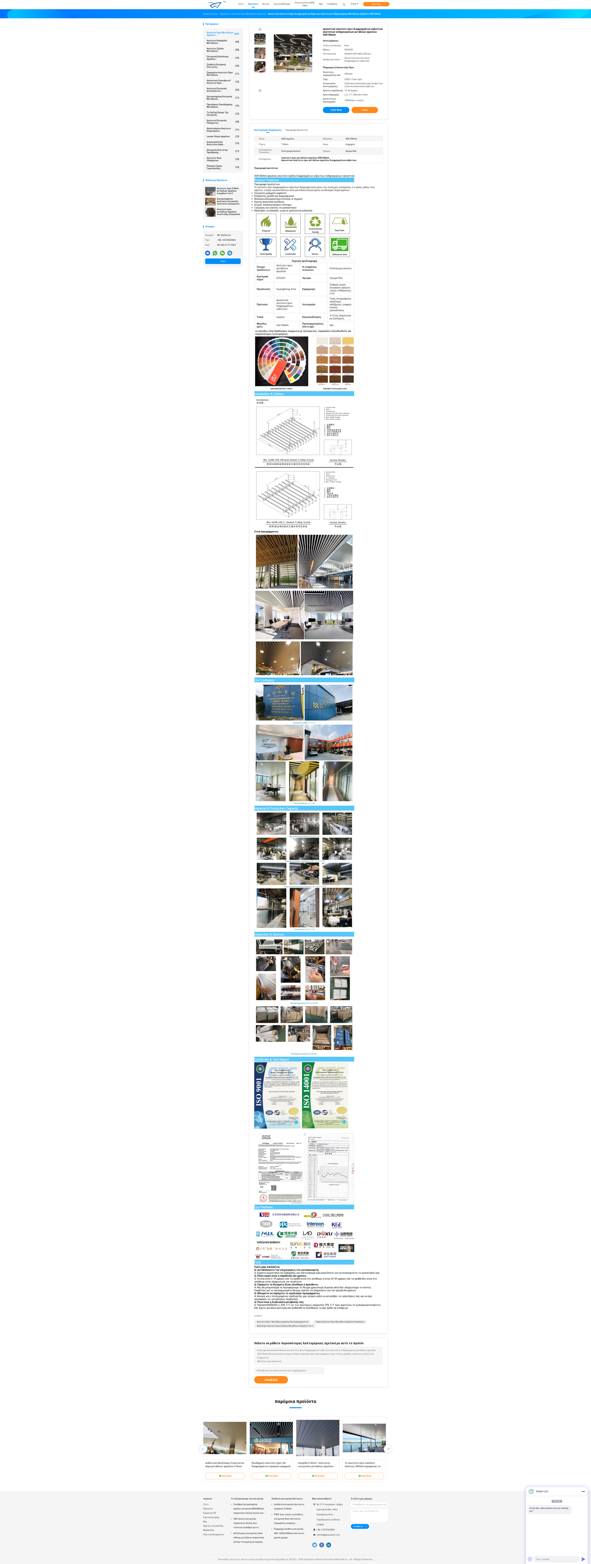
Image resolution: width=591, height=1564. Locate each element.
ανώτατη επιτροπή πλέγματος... (223, 121)
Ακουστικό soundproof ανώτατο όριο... (223, 81)
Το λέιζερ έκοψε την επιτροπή (247, 1498)
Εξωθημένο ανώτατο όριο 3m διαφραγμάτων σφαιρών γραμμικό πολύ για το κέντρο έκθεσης (271, 1466)
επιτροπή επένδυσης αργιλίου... (223, 57)
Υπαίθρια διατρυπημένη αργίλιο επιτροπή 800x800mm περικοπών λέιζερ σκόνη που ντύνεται (248, 1509)
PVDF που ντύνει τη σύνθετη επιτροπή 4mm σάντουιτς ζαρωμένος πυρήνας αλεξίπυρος (288, 1519)
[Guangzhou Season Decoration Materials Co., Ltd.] (215, 4)
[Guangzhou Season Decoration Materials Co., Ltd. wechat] (222, 252)
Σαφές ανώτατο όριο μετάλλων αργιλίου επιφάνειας (340, 1322)
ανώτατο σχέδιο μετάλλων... (223, 49)
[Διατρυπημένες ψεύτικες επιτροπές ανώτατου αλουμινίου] (210, 202)
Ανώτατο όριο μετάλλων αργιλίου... (223, 33)
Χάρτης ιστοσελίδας (213, 1526)
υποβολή (271, 1380)
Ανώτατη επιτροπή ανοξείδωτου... (223, 89)
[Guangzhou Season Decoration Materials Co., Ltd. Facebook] (321, 1545)
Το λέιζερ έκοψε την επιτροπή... (223, 113)
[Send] (583, 1559)
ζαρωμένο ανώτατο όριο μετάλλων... (223, 73)
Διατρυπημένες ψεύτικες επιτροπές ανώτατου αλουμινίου (228, 201)
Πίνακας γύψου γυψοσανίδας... (223, 167)
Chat (223, 261)
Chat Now (376, 4)
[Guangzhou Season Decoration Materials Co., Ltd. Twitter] (314, 1545)
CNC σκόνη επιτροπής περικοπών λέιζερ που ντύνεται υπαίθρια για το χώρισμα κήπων (246, 1524)
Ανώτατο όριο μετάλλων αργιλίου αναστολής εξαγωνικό (228, 211)
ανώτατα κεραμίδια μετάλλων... (223, 41)
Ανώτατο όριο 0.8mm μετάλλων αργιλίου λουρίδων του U (228, 191)
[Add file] (530, 1559)
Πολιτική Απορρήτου (213, 1534)
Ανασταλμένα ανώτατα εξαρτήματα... (223, 129)
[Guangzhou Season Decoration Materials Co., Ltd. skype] (229, 252)
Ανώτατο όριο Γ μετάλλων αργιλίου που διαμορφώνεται (282, 1322)
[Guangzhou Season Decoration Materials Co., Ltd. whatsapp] (215, 252)
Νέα (205, 1521)
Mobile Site (208, 1530)
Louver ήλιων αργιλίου (223, 136)
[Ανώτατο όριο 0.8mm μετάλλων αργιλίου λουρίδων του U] (210, 191)
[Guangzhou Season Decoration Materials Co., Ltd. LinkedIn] (328, 1545)
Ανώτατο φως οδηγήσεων (223, 159)
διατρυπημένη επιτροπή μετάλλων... (223, 97)
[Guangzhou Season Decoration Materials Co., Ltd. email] (207, 252)
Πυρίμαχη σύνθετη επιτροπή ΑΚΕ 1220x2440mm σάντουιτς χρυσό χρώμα (289, 1533)
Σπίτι (206, 1504)
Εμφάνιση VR (209, 1513)
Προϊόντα (208, 1508)
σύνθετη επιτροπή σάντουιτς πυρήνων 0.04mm (289, 1506)
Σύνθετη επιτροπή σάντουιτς (287, 1498)
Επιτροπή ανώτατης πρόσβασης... (223, 151)
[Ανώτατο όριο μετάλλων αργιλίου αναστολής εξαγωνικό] (210, 212)
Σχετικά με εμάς (211, 1517)
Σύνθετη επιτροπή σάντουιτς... (223, 65)
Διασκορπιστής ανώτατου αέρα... (223, 143)
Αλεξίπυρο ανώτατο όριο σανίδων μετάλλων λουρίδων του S (285, 1326)
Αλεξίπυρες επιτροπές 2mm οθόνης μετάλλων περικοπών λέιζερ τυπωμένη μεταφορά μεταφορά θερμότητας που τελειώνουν (248, 1538)
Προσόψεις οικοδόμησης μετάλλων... (223, 105)
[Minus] (583, 1491)
